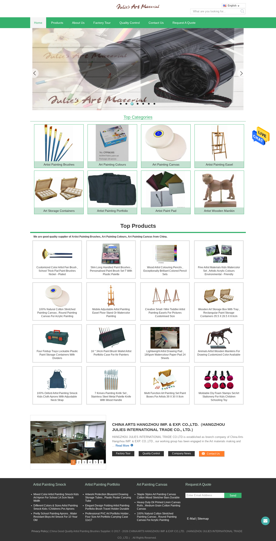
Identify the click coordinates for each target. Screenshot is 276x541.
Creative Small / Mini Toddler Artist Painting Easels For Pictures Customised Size (165, 313)
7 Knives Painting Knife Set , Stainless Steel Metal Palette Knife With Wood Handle (111, 397)
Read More (122, 445)
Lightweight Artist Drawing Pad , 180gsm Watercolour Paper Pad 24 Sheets (165, 355)
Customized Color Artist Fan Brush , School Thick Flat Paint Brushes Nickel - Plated (57, 271)
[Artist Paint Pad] (165, 189)
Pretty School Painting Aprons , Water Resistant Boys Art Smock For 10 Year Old (55, 517)
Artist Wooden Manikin (219, 210)
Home (38, 22)
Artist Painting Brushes (59, 164)
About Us (78, 22)
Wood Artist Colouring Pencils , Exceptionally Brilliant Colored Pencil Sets (165, 271)
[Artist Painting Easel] (219, 142)
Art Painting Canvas (165, 164)
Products (57, 22)
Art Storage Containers (59, 210)
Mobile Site (194, 523)
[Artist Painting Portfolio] (112, 189)
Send (233, 495)
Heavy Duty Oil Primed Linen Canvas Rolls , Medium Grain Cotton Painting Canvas (158, 505)
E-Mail (191, 518)
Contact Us (156, 22)
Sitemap (203, 518)
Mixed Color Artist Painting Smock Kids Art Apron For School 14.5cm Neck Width (56, 497)
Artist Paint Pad (165, 210)
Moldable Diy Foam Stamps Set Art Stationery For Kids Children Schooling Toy (219, 397)
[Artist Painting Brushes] (58, 142)
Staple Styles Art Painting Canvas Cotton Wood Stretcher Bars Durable (158, 496)
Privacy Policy (39, 531)
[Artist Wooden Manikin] (219, 189)
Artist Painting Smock (49, 484)
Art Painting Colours (112, 164)
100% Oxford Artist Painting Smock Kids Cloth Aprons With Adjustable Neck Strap (57, 397)
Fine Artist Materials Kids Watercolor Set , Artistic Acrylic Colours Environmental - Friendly (219, 271)
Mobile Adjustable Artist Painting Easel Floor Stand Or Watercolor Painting (111, 313)
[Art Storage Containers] (58, 189)
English (232, 5)
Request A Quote (184, 22)
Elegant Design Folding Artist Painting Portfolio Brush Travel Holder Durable (107, 507)
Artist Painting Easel (219, 164)
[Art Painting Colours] (112, 142)
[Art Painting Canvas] (165, 142)
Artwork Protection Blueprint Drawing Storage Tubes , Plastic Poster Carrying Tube (108, 497)
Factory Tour (102, 22)
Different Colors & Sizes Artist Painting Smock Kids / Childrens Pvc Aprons (55, 507)
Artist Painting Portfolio (112, 210)
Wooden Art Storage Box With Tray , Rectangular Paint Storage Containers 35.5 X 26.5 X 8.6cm (219, 313)
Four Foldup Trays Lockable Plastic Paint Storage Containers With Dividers (57, 355)
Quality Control (129, 22)
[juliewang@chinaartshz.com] (265, 521)
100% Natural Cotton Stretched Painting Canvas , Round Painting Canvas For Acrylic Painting (57, 313)
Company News (181, 453)
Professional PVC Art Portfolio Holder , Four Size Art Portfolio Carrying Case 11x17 (107, 517)
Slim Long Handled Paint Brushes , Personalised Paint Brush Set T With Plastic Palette (111, 271)
